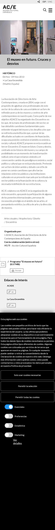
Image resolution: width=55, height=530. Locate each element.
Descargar (18, 270)
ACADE (10, 285)
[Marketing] (9, 434)
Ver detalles (17, 441)
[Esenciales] (9, 406)
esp (44, 2)
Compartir (3, 264)
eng (50, 2)
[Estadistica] (9, 425)
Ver (13, 292)
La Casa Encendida (13, 80)
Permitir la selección (27, 386)
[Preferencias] (9, 416)
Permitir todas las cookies (27, 397)
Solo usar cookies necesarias (27, 375)
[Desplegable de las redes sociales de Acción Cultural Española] (38, 2)
